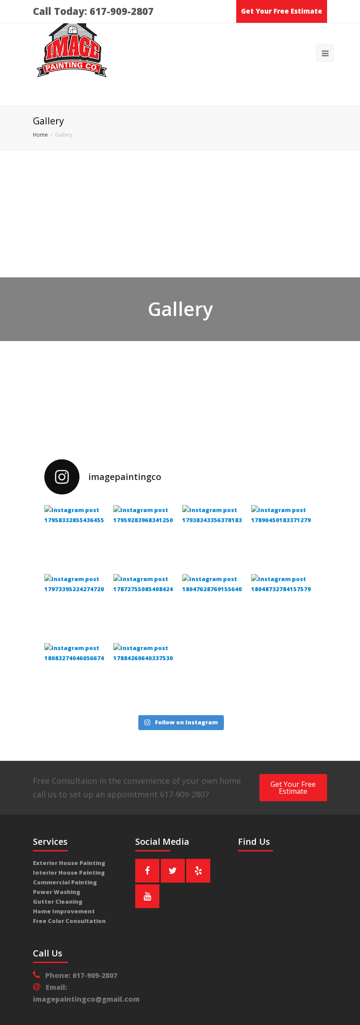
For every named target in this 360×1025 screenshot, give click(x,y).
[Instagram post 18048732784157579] (283, 606)
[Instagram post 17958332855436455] (76, 537)
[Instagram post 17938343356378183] (214, 537)
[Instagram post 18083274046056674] (76, 675)
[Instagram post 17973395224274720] (76, 606)
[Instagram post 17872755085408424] (145, 606)
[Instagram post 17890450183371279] (283, 537)
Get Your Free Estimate (281, 11)
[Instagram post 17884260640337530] (145, 675)
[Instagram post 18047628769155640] (214, 606)
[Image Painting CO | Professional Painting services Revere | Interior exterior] (72, 52)
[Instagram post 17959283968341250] (145, 537)
